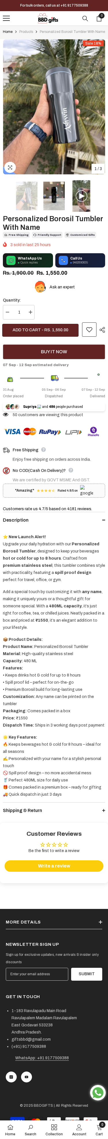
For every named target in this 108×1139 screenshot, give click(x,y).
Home (8, 32)
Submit (87, 974)
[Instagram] (11, 1077)
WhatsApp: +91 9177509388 (42, 1058)
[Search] (85, 18)
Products (26, 32)
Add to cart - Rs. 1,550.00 (41, 330)
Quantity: (12, 300)
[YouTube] (26, 1077)
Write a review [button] (54, 865)
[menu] (6, 18)
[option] (54, 106)
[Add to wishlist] (89, 329)
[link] (30, 1130)
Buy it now (54, 351)
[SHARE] (100, 330)
